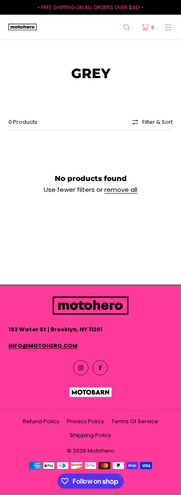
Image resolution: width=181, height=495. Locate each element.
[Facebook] (100, 368)
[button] (127, 27)
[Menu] (163, 27)
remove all (120, 189)
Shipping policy (90, 435)
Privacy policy (85, 421)
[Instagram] (81, 368)
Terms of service (135, 421)
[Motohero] (22, 27)
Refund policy (41, 421)
